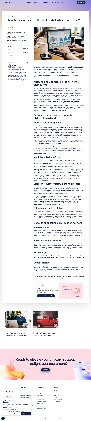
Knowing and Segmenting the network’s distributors (16, 33)
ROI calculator (40, 399)
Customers (45, 2)
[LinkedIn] (27, 62)
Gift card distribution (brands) (27, 395)
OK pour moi (26, 413)
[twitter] (6, 391)
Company (56, 393)
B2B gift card (23, 393)
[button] (3, 418)
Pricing (51, 2)
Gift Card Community (42, 406)
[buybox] (8, 2)
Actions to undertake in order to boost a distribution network (15, 37)
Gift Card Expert (41, 403)
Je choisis (16, 413)
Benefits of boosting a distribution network (16, 40)
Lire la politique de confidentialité (9, 409)
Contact (56, 390)
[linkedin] (10, 391)
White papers (40, 393)
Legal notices (57, 401)
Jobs (55, 397)
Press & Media (58, 399)
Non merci (6, 413)
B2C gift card (23, 390)
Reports (39, 397)
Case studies (40, 395)
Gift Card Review (41, 401)
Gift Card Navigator (42, 408)
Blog (8, 16)
